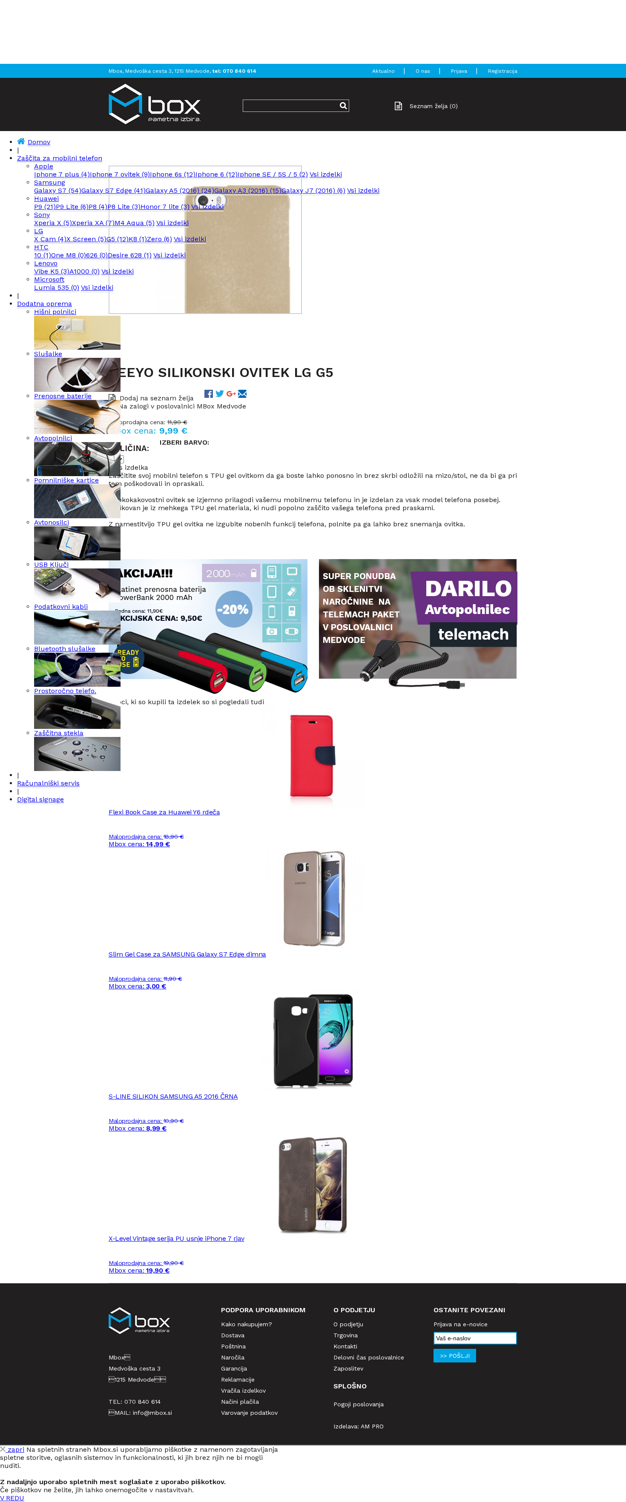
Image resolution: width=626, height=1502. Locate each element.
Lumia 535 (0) (56, 287)
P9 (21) (45, 207)
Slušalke (48, 354)
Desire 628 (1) (130, 255)
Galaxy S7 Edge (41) (113, 190)
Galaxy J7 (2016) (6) (313, 190)
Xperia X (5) (53, 223)
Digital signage (40, 799)
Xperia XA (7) (93, 223)
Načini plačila (240, 1401)
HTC (41, 247)
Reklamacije (238, 1379)
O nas (423, 71)
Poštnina (233, 1346)
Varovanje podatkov (249, 1412)
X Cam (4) (50, 239)
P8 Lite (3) (124, 207)
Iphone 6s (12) (172, 174)
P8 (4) (98, 207)
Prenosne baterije (63, 396)
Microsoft (49, 279)
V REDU (12, 1498)
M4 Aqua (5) (135, 223)
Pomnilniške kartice (66, 480)
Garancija (234, 1368)
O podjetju (348, 1324)
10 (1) (42, 255)
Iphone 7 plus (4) (62, 174)
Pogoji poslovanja (358, 1404)
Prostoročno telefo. (65, 691)
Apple (43, 166)
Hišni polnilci (55, 312)
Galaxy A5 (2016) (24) (180, 190)
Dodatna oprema (44, 304)
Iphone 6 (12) (216, 174)
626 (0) (97, 255)
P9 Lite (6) (72, 207)
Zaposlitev (348, 1368)
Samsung (49, 182)
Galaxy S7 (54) (57, 190)
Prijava (459, 71)
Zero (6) (159, 239)
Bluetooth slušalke (64, 649)
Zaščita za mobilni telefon (59, 158)
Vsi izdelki (326, 174)
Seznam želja (434, 106)
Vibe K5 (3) (51, 271)
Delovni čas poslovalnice (368, 1357)
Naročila (232, 1357)
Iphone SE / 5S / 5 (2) (273, 174)
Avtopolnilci (53, 438)
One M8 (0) (68, 255)
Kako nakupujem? (246, 1324)
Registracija (502, 71)
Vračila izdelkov (243, 1390)
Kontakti (345, 1346)
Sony (42, 215)
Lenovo (45, 263)
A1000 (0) (84, 271)
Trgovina (345, 1335)
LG (38, 231)
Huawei (46, 198)
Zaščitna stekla (58, 733)
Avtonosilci (51, 522)
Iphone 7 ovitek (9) (120, 174)
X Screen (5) (86, 239)
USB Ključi (51, 564)
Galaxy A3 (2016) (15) (247, 190)
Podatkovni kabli (61, 607)
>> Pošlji (455, 1355)
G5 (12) (117, 239)
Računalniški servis (48, 783)
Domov (39, 142)
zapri (15, 1449)
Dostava (232, 1335)
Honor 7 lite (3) (165, 207)
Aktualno (383, 71)
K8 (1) (138, 239)
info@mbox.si (152, 1412)
